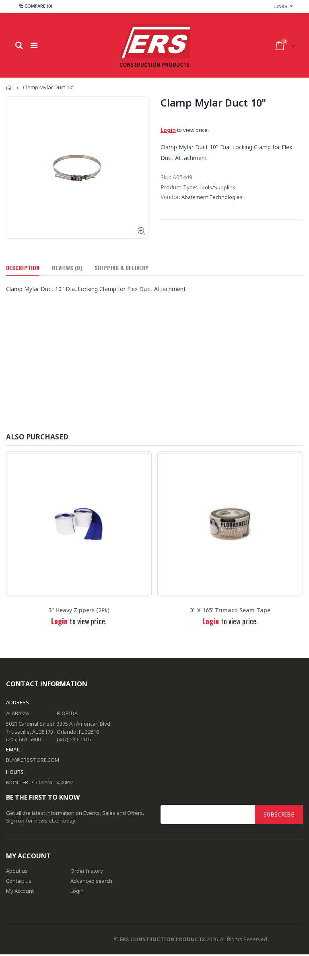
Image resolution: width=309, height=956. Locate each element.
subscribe (279, 814)
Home (9, 87)
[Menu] (34, 45)
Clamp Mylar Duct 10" (213, 102)
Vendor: (170, 197)
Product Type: (179, 187)
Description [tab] (22, 267)
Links (280, 6)
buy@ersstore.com (32, 759)
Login (168, 129)
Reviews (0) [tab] (67, 267)
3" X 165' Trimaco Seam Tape (230, 610)
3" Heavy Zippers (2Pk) (78, 610)
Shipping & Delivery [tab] (121, 267)
